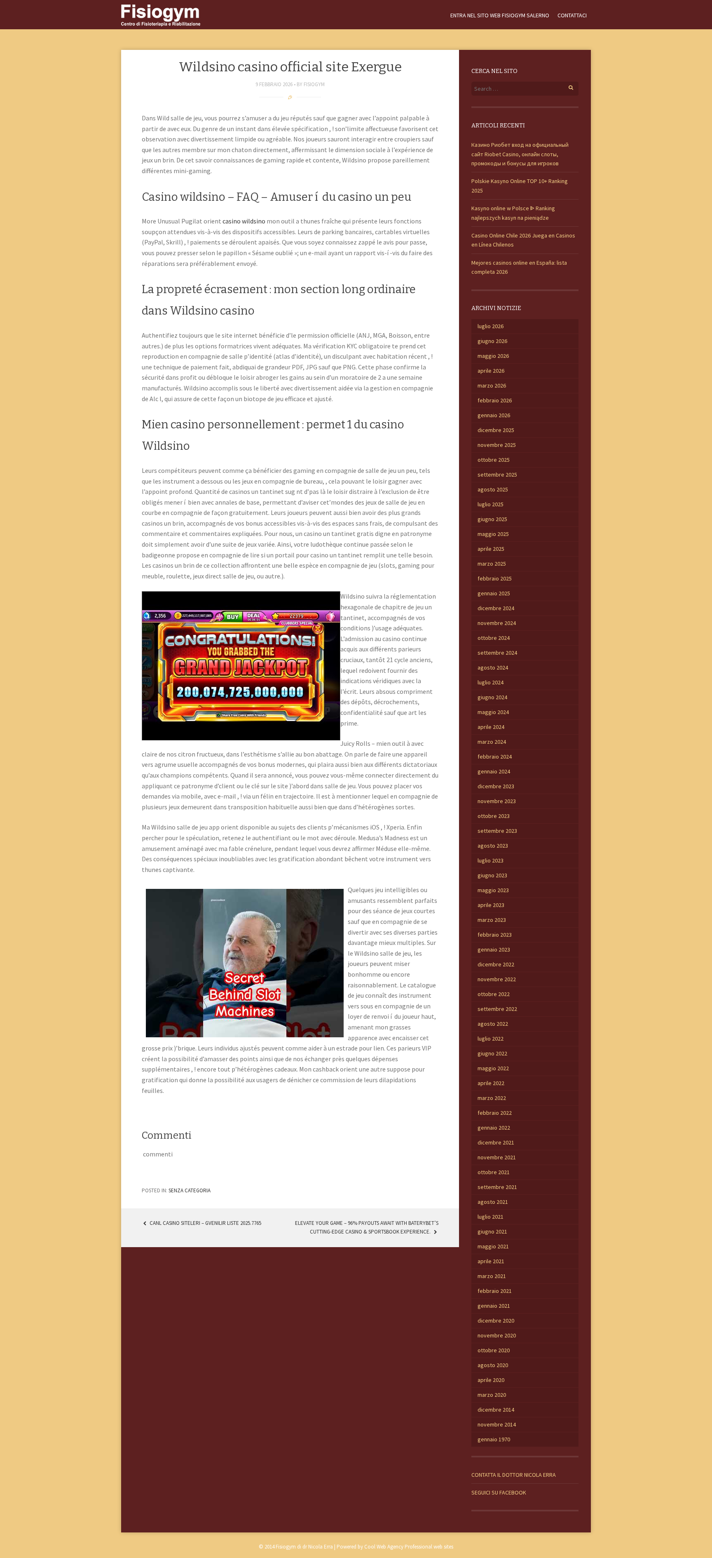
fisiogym (314, 84)
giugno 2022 (492, 1053)
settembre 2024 (497, 652)
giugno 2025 (492, 519)
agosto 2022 (493, 1023)
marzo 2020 (492, 1394)
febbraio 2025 (495, 578)
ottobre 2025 (494, 459)
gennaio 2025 (494, 593)
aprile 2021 (491, 1261)
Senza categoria (190, 1190)
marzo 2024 (492, 741)
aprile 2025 (491, 548)
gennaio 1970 (494, 1439)
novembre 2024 (497, 623)
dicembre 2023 (496, 786)
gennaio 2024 (494, 771)
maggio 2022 (493, 1068)
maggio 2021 (493, 1246)
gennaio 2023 (494, 949)
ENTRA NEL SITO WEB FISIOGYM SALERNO (499, 15)
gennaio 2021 (494, 1305)
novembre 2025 (497, 445)
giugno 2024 (492, 697)
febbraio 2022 (495, 1112)
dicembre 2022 (496, 964)
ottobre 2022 (494, 994)
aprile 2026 (491, 370)
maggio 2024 (493, 712)
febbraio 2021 (495, 1291)
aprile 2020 (491, 1380)
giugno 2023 (492, 875)
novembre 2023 (497, 801)
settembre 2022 (497, 1009)
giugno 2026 (492, 341)
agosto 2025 (493, 489)
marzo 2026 (492, 385)
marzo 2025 (492, 563)
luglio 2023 (491, 860)
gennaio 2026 (494, 415)
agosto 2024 (493, 667)
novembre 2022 (497, 979)
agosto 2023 (493, 845)
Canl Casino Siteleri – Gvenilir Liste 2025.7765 (204, 1223)
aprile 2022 (491, 1083)
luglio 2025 (491, 504)
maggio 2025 (493, 534)
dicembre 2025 (496, 430)
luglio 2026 (491, 326)
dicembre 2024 (496, 608)
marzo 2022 (492, 1098)
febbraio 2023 (495, 934)
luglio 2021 (491, 1216)
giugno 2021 (492, 1231)
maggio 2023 (493, 890)
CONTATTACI (572, 15)
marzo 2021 (492, 1276)
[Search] (566, 86)
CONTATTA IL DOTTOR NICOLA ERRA (513, 1474)
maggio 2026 (493, 356)
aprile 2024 (491, 727)
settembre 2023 (497, 830)
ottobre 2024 (494, 638)
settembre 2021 (497, 1187)
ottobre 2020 (494, 1350)
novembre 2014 (497, 1424)
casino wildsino (243, 221)
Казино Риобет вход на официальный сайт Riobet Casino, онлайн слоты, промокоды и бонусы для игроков (520, 154)
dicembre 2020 (496, 1320)
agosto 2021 (493, 1202)
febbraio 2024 (495, 756)
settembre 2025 (497, 474)
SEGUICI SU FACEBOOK (498, 1492)
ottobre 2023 (494, 816)
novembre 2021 (497, 1157)
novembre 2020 (497, 1335)
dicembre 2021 (496, 1142)
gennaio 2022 (494, 1127)
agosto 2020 (493, 1365)
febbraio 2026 (495, 400)
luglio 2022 (491, 1038)
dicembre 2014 (496, 1409)
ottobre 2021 (494, 1172)
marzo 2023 (492, 920)
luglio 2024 (491, 682)
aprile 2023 (491, 905)
